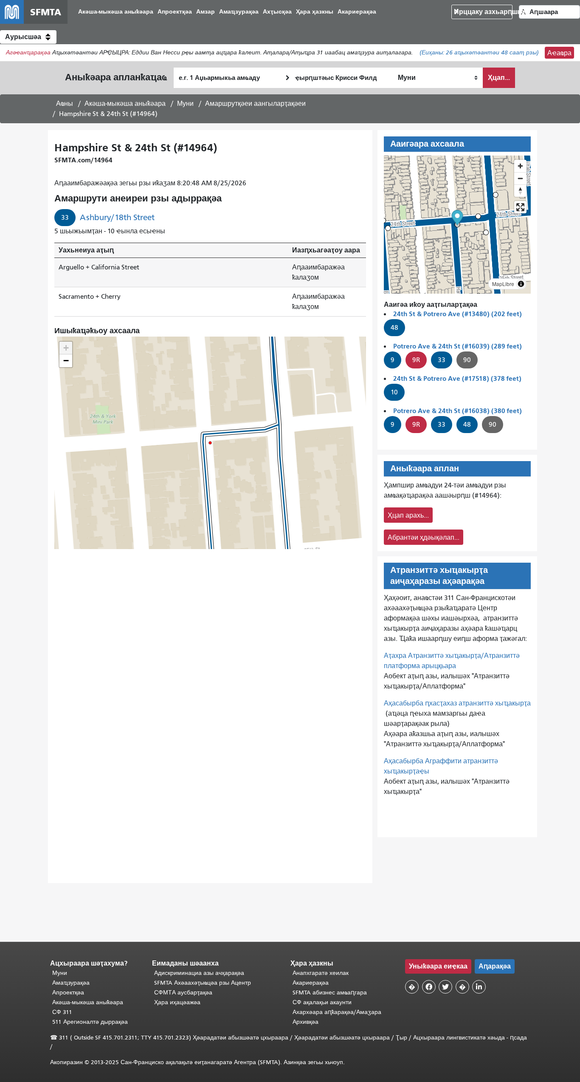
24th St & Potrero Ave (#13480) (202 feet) (457, 314)
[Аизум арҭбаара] (520, 166)
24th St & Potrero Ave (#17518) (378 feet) (457, 378)
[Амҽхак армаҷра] (520, 178)
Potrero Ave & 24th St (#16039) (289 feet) (457, 346)
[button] (28, 37)
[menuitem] (115, 12)
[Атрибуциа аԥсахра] (521, 284)
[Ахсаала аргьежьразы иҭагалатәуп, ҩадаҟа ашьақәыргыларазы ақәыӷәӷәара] (520, 190)
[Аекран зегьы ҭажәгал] (520, 207)
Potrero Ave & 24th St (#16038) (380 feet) (457, 411)
